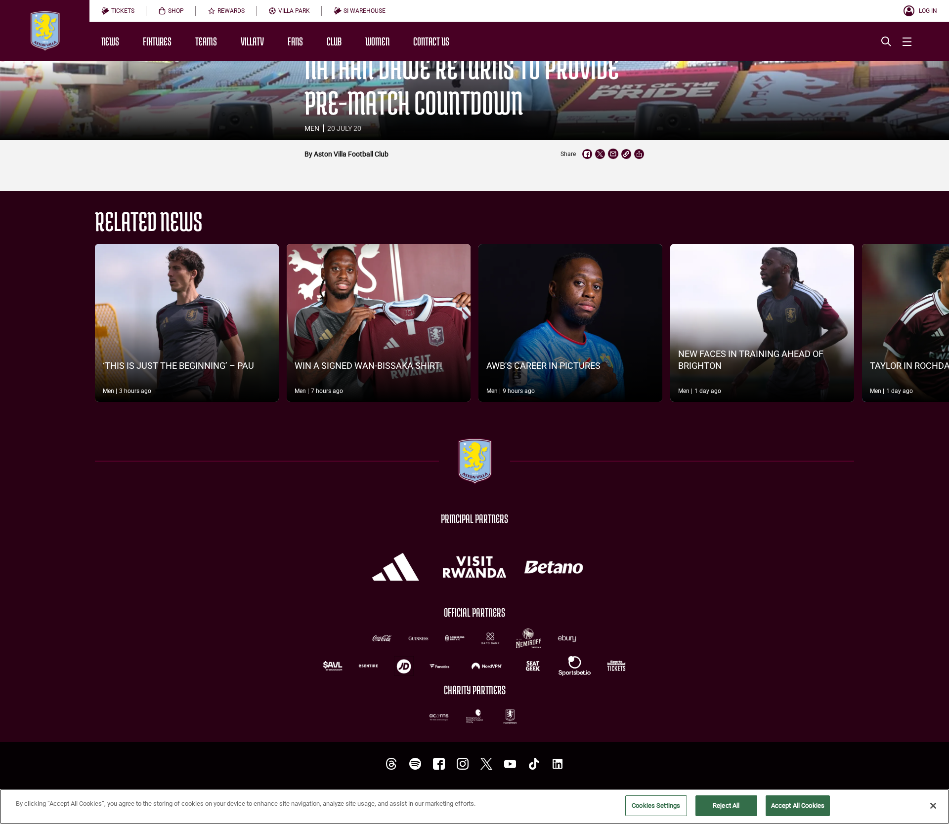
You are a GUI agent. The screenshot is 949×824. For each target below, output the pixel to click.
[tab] (117, 11)
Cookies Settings (656, 805)
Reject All (726, 805)
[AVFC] (415, 764)
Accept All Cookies (797, 805)
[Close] (933, 806)
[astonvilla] (391, 764)
